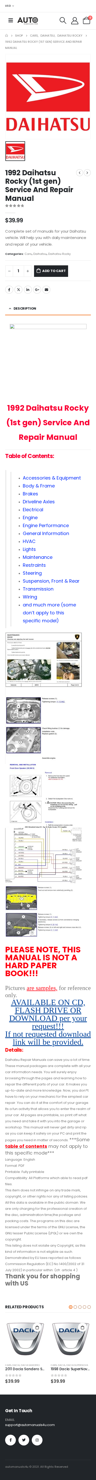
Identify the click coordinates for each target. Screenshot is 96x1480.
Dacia (16, 1365)
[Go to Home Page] (6, 35)
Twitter (18, 290)
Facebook (9, 290)
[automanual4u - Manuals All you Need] (27, 20)
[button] (70, 1307)
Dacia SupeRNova (77, 1365)
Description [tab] (25, 308)
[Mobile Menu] (10, 20)
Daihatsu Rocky (59, 254)
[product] (25, 1339)
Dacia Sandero (30, 1365)
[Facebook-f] (10, 1440)
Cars (28, 254)
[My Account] (74, 20)
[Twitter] (23, 1440)
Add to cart (54, 270)
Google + (37, 290)
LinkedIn (28, 290)
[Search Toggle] (63, 20)
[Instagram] (37, 1440)
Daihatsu (40, 254)
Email (46, 290)
